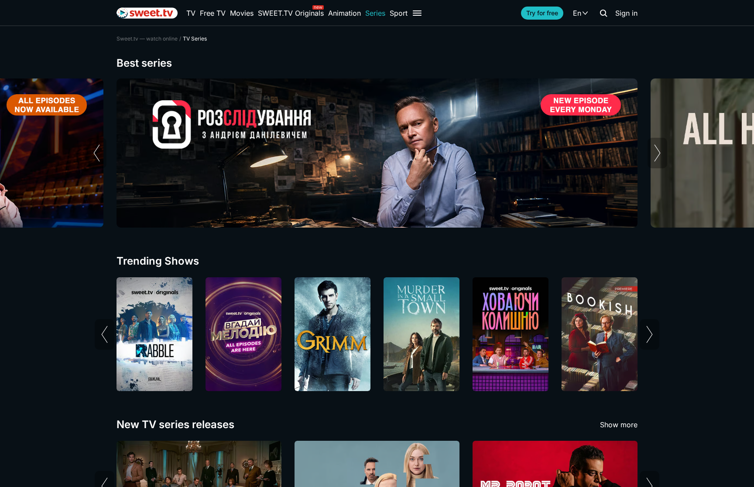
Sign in (626, 13)
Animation (344, 13)
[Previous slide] (96, 153)
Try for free (542, 13)
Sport (399, 13)
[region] (377, 153)
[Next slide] (657, 153)
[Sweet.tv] (147, 13)
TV (190, 13)
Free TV (213, 13)
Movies (242, 13)
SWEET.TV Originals (291, 13)
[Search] (603, 13)
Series (375, 13)
